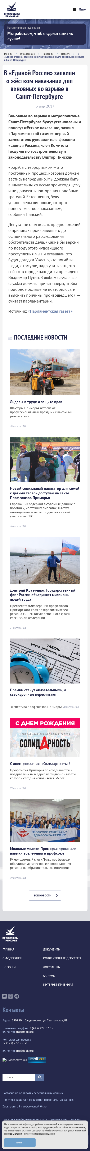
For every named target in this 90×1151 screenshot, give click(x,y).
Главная (8, 53)
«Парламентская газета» (50, 311)
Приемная (48, 53)
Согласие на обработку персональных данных (33, 1093)
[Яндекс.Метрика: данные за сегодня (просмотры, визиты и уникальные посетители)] (15, 1060)
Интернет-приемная (58, 984)
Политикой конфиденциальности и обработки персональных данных (45, 1132)
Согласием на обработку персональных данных (53, 1130)
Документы (51, 949)
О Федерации (27, 53)
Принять (20, 1142)
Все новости (42, 895)
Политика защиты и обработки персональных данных (38, 1100)
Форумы (49, 976)
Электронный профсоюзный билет (25, 1106)
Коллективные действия (62, 958)
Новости (65, 53)
